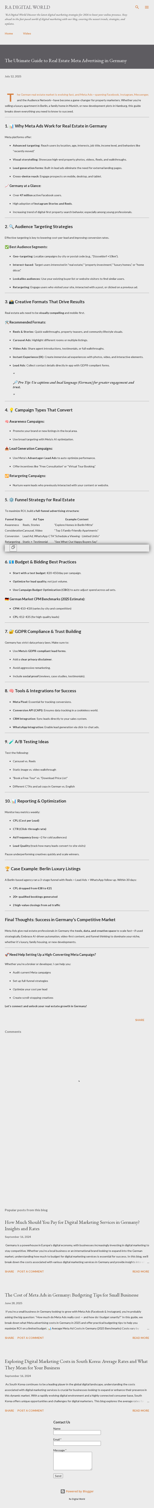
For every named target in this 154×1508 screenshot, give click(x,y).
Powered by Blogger (79, 1491)
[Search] (137, 7)
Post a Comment (30, 1271)
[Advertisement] (77, 1167)
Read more (141, 1271)
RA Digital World (27, 7)
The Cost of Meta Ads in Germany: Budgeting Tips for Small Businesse (72, 1295)
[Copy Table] (13, 548)
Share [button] (139, 1020)
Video (27, 33)
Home (9, 33)
